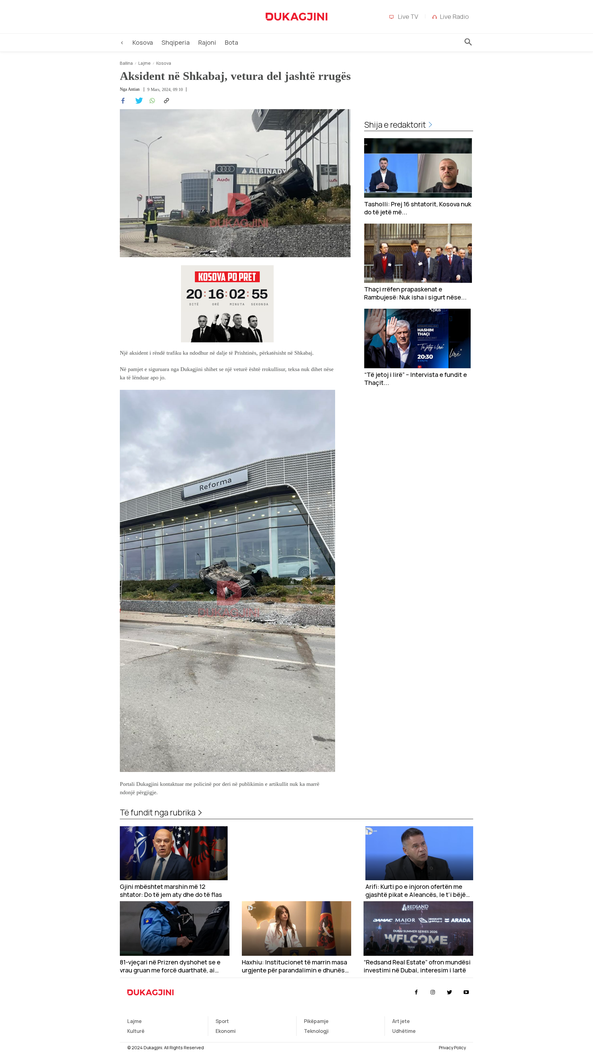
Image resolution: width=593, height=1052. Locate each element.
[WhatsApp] (151, 101)
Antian (134, 89)
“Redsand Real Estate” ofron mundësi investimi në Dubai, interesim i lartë (417, 966)
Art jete (401, 1021)
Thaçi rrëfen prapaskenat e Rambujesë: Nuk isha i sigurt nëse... (415, 293)
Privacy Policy (452, 1047)
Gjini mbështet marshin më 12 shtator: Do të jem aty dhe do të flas (171, 891)
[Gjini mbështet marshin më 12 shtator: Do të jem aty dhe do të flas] (174, 853)
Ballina (126, 63)
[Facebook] (123, 101)
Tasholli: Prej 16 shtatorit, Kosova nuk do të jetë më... (417, 208)
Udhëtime (404, 1031)
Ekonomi (226, 1031)
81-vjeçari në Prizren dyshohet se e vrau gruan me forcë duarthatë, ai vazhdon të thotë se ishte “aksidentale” (170, 966)
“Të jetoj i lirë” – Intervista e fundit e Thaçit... (415, 379)
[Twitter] (137, 101)
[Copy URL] (165, 101)
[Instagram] (432, 992)
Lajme (144, 63)
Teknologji (316, 1031)
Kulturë (136, 1031)
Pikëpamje (316, 1021)
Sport (222, 1021)
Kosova (163, 63)
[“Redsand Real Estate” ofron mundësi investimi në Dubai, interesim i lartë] (418, 928)
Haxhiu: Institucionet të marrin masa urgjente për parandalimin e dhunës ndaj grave (294, 966)
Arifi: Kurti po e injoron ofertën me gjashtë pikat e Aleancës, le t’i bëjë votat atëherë (415, 891)
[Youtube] (466, 992)
